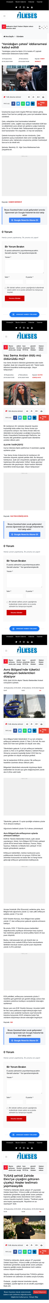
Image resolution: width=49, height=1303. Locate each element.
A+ (38, 97)
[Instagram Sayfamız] (24, 7)
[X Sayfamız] (16, 7)
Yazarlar (39, 2)
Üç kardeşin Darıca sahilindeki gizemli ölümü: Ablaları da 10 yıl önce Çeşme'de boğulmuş (34, 348)
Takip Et (42, 104)
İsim (7, 277)
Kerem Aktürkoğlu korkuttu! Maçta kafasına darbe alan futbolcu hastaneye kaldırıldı (26, 27)
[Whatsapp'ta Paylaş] (23, 104)
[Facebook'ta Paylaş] (13, 104)
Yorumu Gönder (15, 298)
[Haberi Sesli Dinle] (29, 97)
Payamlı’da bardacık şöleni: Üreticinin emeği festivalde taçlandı (20, 348)
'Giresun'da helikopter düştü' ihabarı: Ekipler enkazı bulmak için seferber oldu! (43, 348)
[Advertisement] (24, 177)
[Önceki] (42, 27)
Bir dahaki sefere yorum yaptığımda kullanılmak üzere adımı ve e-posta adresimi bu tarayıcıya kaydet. (25, 290)
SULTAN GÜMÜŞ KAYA (19, 516)
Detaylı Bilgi (33, 1297)
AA (40, 690)
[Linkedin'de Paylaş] (33, 104)
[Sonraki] (45, 27)
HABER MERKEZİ (15, 202)
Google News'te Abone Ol (26, 220)
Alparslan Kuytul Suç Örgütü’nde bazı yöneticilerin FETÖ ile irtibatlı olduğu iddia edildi (27, 348)
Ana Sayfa (9, 36)
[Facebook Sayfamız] (20, 7)
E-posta (29, 277)
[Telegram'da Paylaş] (28, 104)
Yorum (8, 257)
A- (34, 97)
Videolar (31, 2)
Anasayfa (9, 2)
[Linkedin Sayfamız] (28, 7)
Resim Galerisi (21, 2)
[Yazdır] (43, 97)
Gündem (19, 36)
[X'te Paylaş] (18, 104)
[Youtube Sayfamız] (32, 7)
